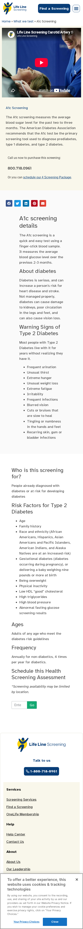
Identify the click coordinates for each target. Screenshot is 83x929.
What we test (24, 21)
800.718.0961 (19, 168)
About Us (13, 862)
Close (54, 921)
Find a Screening (19, 807)
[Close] (77, 879)
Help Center (15, 834)
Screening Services (21, 799)
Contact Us (15, 842)
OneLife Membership (22, 814)
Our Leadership (18, 869)
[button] (76, 8)
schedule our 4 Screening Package (47, 177)
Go (32, 705)
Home (6, 21)
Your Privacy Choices (27, 921)
